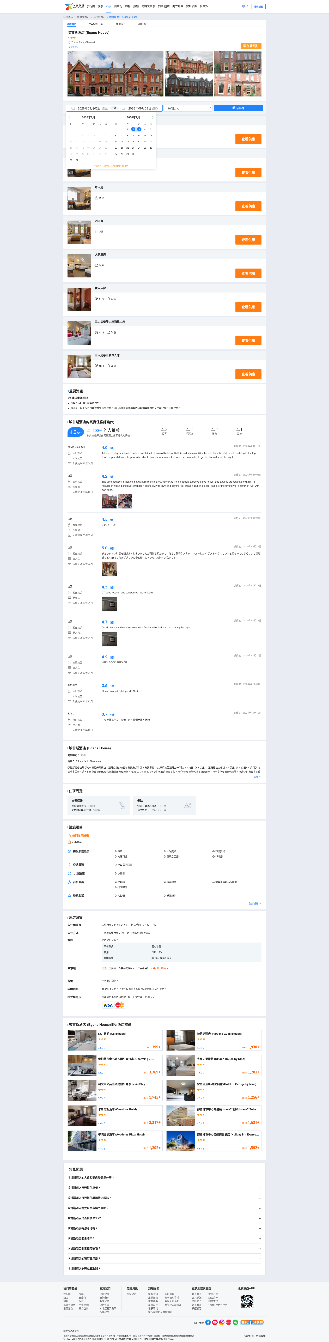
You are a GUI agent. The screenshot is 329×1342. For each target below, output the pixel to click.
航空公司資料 (172, 1297)
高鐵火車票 (148, 6)
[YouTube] (215, 1323)
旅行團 (91, 6)
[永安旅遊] (74, 6)
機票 (100, 6)
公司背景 (104, 1294)
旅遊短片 (153, 1304)
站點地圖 (249, 1336)
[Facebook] (208, 1323)
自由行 (118, 6)
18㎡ (101, 366)
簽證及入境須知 (173, 1304)
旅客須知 (153, 1294)
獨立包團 (177, 6)
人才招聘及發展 (108, 1308)
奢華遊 (204, 6)
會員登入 (197, 1294)
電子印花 (153, 1308)
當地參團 (191, 6)
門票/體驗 (164, 6)
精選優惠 (197, 1308)
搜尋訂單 (258, 6)
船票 (136, 6)
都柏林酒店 (99, 17)
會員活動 (213, 1294)
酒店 (108, 6)
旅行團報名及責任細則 (160, 1312)
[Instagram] (221, 1323)
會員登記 (197, 1297)
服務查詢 (213, 1301)
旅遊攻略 (131, 1294)
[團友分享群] (252, 1323)
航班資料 (169, 1294)
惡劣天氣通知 (172, 1301)
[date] (90, 108)
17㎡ (101, 332)
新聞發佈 (104, 1301)
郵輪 (128, 6)
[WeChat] (235, 1323)
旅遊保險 (153, 1297)
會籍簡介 (197, 1301)
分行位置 (104, 1304)
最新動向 (104, 1297)
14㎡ (101, 298)
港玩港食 (68, 1308)
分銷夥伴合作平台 (218, 1304)
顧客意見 (213, 1297)
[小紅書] (228, 1323)
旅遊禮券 (153, 1301)
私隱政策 (104, 1312)
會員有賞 (197, 1304)
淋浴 (101, 198)
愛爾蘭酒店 (83, 17)
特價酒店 (68, 17)
